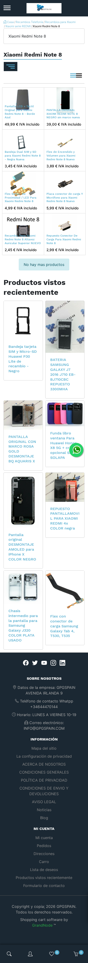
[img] (9, 953)
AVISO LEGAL (44, 801)
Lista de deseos (44, 869)
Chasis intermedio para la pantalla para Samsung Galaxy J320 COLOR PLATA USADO (23, 625)
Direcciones (44, 853)
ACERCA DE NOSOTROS (44, 764)
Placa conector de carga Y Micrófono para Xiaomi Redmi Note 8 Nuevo (64, 197)
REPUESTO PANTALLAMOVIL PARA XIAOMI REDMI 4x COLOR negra (65, 518)
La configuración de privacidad (44, 756)
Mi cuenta (44, 837)
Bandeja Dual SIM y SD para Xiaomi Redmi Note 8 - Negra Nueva (23, 155)
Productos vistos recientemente (44, 877)
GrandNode (42, 925)
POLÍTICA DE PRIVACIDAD (44, 780)
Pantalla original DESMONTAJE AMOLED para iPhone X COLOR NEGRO (22, 547)
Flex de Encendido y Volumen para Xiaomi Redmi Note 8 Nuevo (60, 155)
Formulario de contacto (44, 885)
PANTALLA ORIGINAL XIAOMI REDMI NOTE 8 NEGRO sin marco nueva (63, 113)
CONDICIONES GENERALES (44, 772)
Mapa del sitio (44, 748)
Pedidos (44, 845)
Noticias (44, 809)
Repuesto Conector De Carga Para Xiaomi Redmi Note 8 (63, 239)
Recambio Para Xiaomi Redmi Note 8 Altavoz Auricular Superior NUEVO (23, 239)
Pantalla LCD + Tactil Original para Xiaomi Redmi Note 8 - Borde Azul (20, 112)
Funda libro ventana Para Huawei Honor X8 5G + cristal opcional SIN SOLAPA (63, 445)
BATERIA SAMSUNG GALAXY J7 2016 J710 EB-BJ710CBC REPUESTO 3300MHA (63, 374)
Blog (44, 817)
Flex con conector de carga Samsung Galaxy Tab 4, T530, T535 (64, 626)
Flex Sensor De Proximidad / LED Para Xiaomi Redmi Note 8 (20, 197)
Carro (44, 861)
